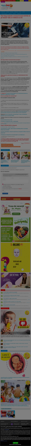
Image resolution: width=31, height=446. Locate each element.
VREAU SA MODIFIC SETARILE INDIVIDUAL (15, 444)
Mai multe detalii (7, 429)
